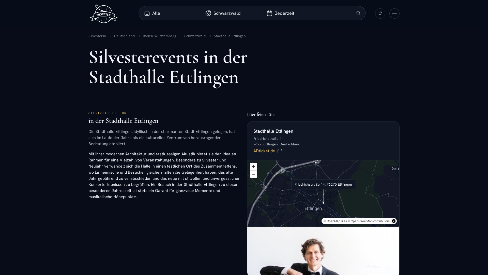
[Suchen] (358, 13)
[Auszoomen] (253, 174)
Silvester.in (97, 36)
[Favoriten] (380, 13)
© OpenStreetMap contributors (369, 221)
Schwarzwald (195, 36)
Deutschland (124, 36)
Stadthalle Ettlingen (230, 36)
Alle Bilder (374, 266)
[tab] (170, 13)
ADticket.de (264, 151)
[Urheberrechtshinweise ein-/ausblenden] (394, 221)
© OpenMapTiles (335, 221)
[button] (323, 196)
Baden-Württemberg (159, 36)
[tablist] (231, 13)
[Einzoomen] (253, 166)
